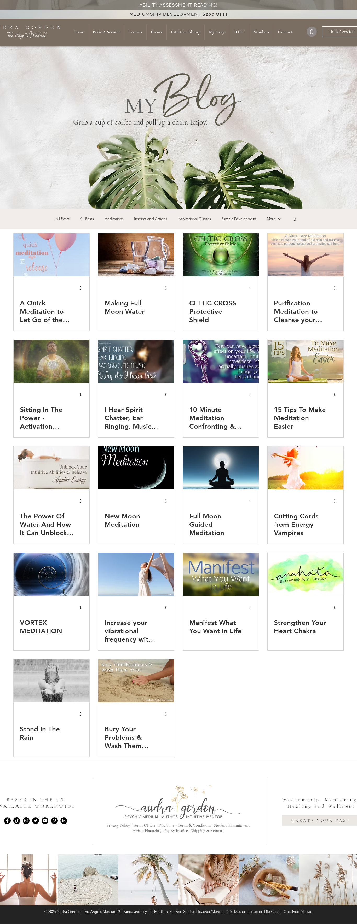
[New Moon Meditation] (136, 467)
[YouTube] (45, 820)
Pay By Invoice (176, 830)
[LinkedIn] (63, 820)
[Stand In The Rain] (51, 680)
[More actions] (82, 288)
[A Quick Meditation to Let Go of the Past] (51, 254)
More (271, 218)
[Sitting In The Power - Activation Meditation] (51, 361)
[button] (312, 32)
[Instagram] (26, 820)
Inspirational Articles (150, 218)
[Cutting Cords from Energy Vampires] (305, 467)
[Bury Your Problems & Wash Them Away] (136, 680)
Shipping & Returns (207, 830)
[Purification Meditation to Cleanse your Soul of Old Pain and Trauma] (305, 254)
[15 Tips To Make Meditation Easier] (305, 361)
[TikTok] (16, 820)
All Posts (63, 218)
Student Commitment (232, 825)
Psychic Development (238, 218)
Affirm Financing (147, 830)
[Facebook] (7, 820)
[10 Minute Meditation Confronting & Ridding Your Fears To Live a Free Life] (221, 361)
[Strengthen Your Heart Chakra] (305, 574)
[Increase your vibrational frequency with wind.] (136, 574)
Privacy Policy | (119, 825)
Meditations (114, 218)
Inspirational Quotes (194, 218)
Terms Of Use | (145, 825)
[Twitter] (35, 820)
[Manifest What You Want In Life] (221, 574)
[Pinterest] (54, 820)
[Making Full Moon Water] (136, 254)
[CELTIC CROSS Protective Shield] (221, 254)
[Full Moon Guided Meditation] (221, 467)
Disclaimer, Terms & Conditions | (186, 825)
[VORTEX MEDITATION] (51, 574)
